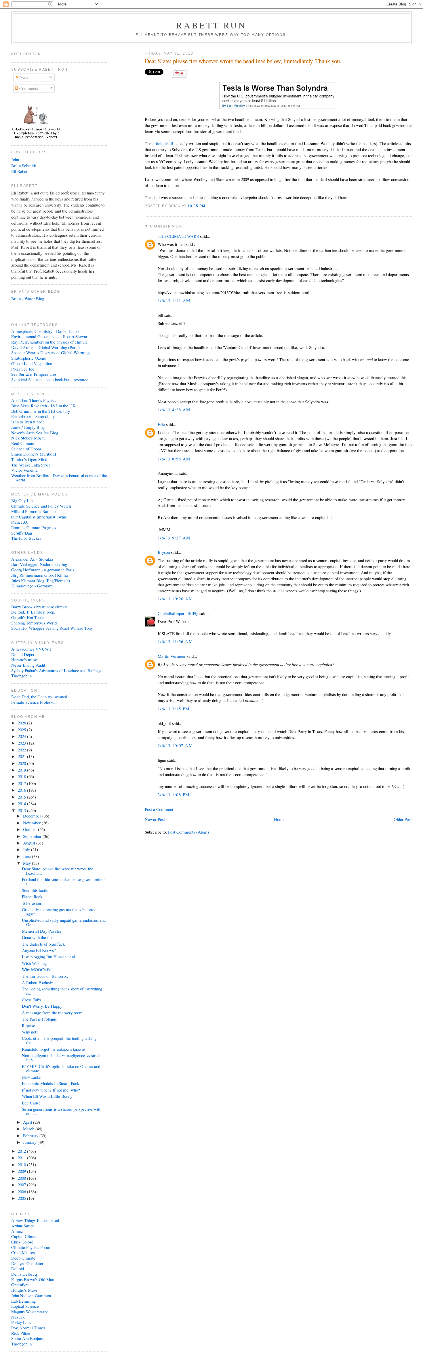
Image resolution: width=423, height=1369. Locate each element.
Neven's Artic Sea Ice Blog (34, 432)
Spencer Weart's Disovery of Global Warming (50, 352)
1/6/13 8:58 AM (174, 459)
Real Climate (22, 443)
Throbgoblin (21, 675)
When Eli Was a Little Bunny (47, 1096)
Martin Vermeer (172, 656)
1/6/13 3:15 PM (174, 709)
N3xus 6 (18, 1317)
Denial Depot (22, 654)
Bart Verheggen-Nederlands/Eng (39, 564)
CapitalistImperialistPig (178, 613)
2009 (22, 1171)
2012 (22, 1151)
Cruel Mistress (24, 1252)
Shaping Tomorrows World (34, 623)
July (27, 849)
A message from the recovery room (52, 1012)
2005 (22, 1198)
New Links (31, 1077)
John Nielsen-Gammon (31, 1295)
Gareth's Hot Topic (27, 617)
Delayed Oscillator (27, 1263)
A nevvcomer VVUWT (31, 649)
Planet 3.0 (19, 522)
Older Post (403, 819)
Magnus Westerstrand (29, 1311)
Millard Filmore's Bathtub (33, 511)
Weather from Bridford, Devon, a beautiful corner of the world (59, 478)
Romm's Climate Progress (33, 527)
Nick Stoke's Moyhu (28, 438)
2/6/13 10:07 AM (175, 745)
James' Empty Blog (28, 427)
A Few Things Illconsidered (35, 1220)
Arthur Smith (22, 1226)
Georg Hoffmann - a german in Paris (42, 569)
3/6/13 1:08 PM (174, 794)
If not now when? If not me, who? (51, 1090)
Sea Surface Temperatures (34, 374)
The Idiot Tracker (26, 538)
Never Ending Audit (28, 665)
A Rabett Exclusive (38, 982)
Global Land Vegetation (31, 363)
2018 (22, 776)
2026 (22, 723)
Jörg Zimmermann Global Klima (39, 575)
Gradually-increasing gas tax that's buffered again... (59, 912)
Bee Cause (31, 1103)
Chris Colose (22, 1242)
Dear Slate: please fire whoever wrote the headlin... (57, 871)
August (29, 843)
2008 (22, 1178)
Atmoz (17, 1231)
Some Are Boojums (28, 1338)
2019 (22, 770)
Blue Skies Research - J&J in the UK (43, 405)
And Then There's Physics (33, 400)
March (29, 1128)
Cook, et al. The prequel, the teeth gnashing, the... (60, 1040)
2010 (22, 1164)
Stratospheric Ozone (28, 358)
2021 (22, 756)
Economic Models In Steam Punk (50, 1083)
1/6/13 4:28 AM (174, 409)
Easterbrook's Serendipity (33, 416)
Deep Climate (23, 1258)
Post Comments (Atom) (188, 832)
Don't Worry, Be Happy (42, 1006)
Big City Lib (22, 500)
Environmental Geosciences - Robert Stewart (50, 336)
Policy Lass (21, 1322)
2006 (22, 1191)
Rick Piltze (20, 1333)
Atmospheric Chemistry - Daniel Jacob (45, 331)
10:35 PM (196, 206)
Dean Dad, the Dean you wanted (39, 696)
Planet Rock (32, 896)
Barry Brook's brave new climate (39, 607)
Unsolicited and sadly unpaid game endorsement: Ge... (64, 922)
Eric (161, 424)
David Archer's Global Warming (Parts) (45, 347)
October (30, 829)
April (28, 1122)
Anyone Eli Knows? (39, 950)
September (33, 836)
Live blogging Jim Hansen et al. (49, 956)
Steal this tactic (35, 890)
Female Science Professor (33, 702)
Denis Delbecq (24, 1274)
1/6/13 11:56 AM (175, 641)
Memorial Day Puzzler (41, 931)
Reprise (28, 1025)
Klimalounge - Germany (32, 586)
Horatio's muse (24, 659)
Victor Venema (24, 470)
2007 (22, 1184)
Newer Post (155, 819)
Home (279, 819)
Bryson (164, 552)
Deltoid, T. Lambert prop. (33, 612)
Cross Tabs (31, 999)
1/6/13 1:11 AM (174, 300)
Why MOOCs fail (37, 969)
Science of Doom (26, 449)
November (32, 823)
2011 (22, 1157)
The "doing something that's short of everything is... (62, 991)
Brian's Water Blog (27, 298)
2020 (22, 763)
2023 (22, 743)
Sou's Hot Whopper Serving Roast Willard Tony (52, 628)
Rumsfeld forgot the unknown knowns (53, 1049)
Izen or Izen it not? (27, 422)
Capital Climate (25, 1236)
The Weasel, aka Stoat (30, 465)
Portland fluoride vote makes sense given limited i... (63, 881)
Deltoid (17, 1268)
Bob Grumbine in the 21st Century (40, 411)
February (31, 1135)
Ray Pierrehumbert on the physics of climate (49, 342)
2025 (22, 729)
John (15, 159)
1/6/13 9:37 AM (174, 538)
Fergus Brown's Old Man (32, 1279)
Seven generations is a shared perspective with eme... (61, 1111)
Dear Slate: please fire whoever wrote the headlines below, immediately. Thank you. (243, 61)
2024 (22, 736)
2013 (22, 810)
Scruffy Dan (21, 533)
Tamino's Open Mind (29, 459)
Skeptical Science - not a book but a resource (49, 379)
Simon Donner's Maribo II (33, 454)
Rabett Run (211, 25)
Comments (28, 88)
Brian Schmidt (23, 165)
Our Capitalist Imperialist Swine (39, 517)
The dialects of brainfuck (43, 944)
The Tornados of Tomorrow (45, 976)
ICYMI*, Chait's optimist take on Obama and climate (61, 1068)
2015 (22, 797)
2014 (22, 803)
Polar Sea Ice (22, 369)
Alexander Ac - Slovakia (32, 559)
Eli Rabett (19, 171)
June (27, 856)
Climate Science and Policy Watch (41, 506)
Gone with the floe (38, 937)
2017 (22, 783)
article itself (163, 143)
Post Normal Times (28, 1328)
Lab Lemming (23, 1301)
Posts (23, 77)
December (32, 816)
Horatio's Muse (24, 1290)
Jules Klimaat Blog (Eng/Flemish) (40, 580)
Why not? (30, 1032)
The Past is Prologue (39, 1019)
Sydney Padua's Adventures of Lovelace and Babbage (56, 670)
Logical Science (25, 1306)
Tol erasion (31, 903)
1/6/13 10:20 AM (175, 598)
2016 (22, 790)
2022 (22, 750)
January (30, 1142)
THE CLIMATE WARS (178, 236)
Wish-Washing (34, 963)
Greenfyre (20, 1284)
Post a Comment (159, 809)
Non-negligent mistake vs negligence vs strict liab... (61, 1057)
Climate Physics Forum (31, 1247)
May (27, 863)
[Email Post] (207, 206)
